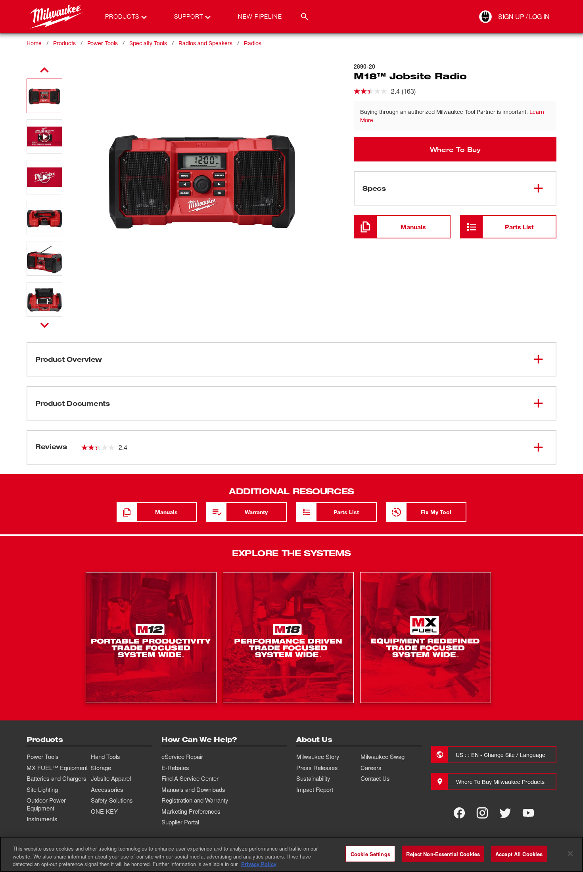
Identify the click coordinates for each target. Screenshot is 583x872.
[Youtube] (528, 813)
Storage (101, 768)
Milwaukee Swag (383, 757)
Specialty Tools (148, 43)
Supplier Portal (180, 822)
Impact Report (314, 789)
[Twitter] (505, 813)
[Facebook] (459, 813)
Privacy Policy (258, 864)
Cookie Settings (370, 853)
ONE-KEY (104, 811)
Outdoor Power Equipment (46, 804)
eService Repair (182, 757)
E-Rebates (175, 768)
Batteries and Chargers (56, 778)
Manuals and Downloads (193, 789)
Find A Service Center (190, 778)
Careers (371, 768)
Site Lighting (42, 789)
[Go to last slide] (44, 70)
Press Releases (317, 768)
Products (64, 43)
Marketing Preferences (191, 811)
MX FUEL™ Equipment (57, 768)
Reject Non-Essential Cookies (443, 853)
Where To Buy (455, 149)
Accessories (107, 789)
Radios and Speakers (205, 43)
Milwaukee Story (317, 757)
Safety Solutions (112, 800)
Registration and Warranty (194, 800)
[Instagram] (482, 813)
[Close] (570, 853)
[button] (44, 96)
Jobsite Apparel (111, 778)
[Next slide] (45, 324)
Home (34, 43)
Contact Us (375, 778)
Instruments (42, 819)
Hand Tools (105, 757)
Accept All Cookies (519, 853)
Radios (252, 43)
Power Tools (102, 43)
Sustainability (313, 778)
